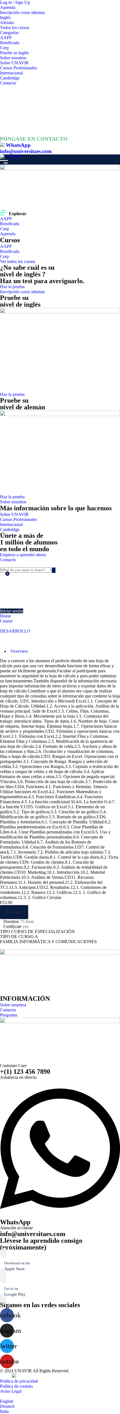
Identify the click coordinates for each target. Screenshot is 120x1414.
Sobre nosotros (13, 57)
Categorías (9, 32)
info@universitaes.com (26, 151)
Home (5, 616)
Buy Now (14, 912)
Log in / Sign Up (15, 2)
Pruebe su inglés (14, 52)
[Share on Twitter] (6, 946)
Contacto (8, 83)
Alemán (7, 22)
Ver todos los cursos (17, 261)
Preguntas (8, 1015)
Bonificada (9, 42)
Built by (6, 1376)
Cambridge (10, 78)
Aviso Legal (10, 1391)
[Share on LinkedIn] (11, 946)
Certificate (12, 926)
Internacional (11, 73)
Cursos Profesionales (18, 67)
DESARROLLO (15, 631)
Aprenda (7, 7)
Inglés (5, 17)
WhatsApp (18, 145)
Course (6, 621)
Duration (11, 921)
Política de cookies (16, 1386)
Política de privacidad (19, 1381)
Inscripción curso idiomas (22, 12)
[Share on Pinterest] (15, 946)
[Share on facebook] (2, 946)
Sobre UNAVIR (14, 62)
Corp (4, 47)
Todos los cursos (14, 27)
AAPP (6, 37)
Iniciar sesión (11, 611)
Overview (19, 651)
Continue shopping (19, 599)
